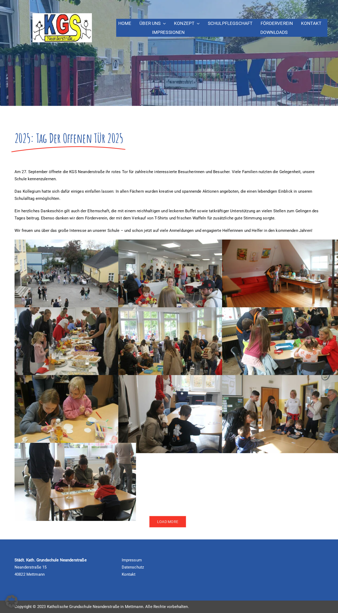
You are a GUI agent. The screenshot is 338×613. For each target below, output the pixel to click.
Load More (167, 522)
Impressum (132, 560)
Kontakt (129, 574)
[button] (11, 601)
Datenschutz (133, 567)
